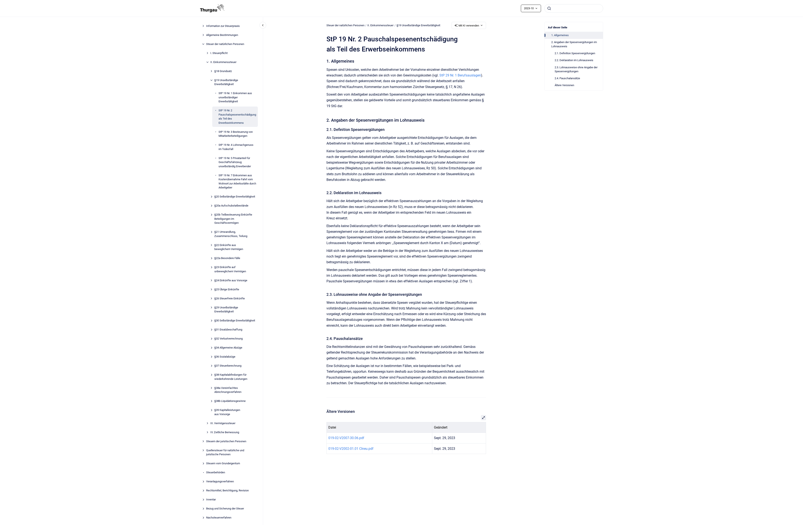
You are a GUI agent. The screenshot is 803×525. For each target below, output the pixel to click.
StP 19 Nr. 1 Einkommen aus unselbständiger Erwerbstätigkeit (235, 97)
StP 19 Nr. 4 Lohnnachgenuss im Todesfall (236, 147)
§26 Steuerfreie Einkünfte (229, 298)
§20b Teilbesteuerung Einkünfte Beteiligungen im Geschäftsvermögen (233, 218)
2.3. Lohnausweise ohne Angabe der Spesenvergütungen (576, 69)
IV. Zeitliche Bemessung (224, 432)
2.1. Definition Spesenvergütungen (575, 53)
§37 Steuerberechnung (227, 365)
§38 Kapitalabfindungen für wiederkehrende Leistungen (230, 376)
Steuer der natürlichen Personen (225, 44)
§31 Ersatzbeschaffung (228, 329)
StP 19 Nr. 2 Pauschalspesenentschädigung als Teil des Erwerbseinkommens (237, 116)
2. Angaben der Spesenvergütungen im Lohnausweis (574, 44)
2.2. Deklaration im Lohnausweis (574, 60)
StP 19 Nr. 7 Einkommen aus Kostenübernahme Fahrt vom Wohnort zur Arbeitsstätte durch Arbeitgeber (237, 181)
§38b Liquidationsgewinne (230, 401)
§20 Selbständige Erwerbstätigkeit (234, 196)
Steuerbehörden (215, 472)
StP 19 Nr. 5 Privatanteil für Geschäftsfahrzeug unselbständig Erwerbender (235, 162)
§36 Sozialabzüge (224, 356)
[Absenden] (549, 8)
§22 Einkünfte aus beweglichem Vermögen (228, 247)
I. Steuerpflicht (219, 53)
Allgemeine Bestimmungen (222, 35)
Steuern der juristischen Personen (226, 441)
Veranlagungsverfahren (220, 481)
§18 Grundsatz (223, 71)
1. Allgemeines (560, 35)
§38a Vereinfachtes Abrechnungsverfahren (227, 390)
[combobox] (574, 8)
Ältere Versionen (564, 85)
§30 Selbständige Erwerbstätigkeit (234, 320)
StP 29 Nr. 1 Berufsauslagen (460, 75)
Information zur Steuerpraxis (223, 26)
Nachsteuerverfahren (218, 517)
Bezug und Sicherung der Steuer (225, 508)
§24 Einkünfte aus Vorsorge (230, 280)
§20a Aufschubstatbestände (231, 205)
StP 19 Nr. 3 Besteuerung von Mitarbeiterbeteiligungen (236, 134)
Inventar (211, 499)
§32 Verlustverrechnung (228, 338)
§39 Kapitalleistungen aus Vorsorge (227, 412)
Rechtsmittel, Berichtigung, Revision (227, 490)
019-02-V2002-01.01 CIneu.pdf (350, 449)
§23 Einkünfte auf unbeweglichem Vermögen (230, 269)
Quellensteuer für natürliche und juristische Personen (225, 452)
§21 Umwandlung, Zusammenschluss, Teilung (230, 234)
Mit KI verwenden (468, 25)
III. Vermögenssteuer (222, 423)
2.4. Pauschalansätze (567, 78)
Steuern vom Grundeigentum (223, 463)
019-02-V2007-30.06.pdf (346, 438)
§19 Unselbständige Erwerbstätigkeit (226, 82)
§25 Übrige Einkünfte (226, 289)
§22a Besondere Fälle (227, 258)
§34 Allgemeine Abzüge (228, 347)
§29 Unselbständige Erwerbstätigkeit (226, 309)
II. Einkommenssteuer (223, 62)
